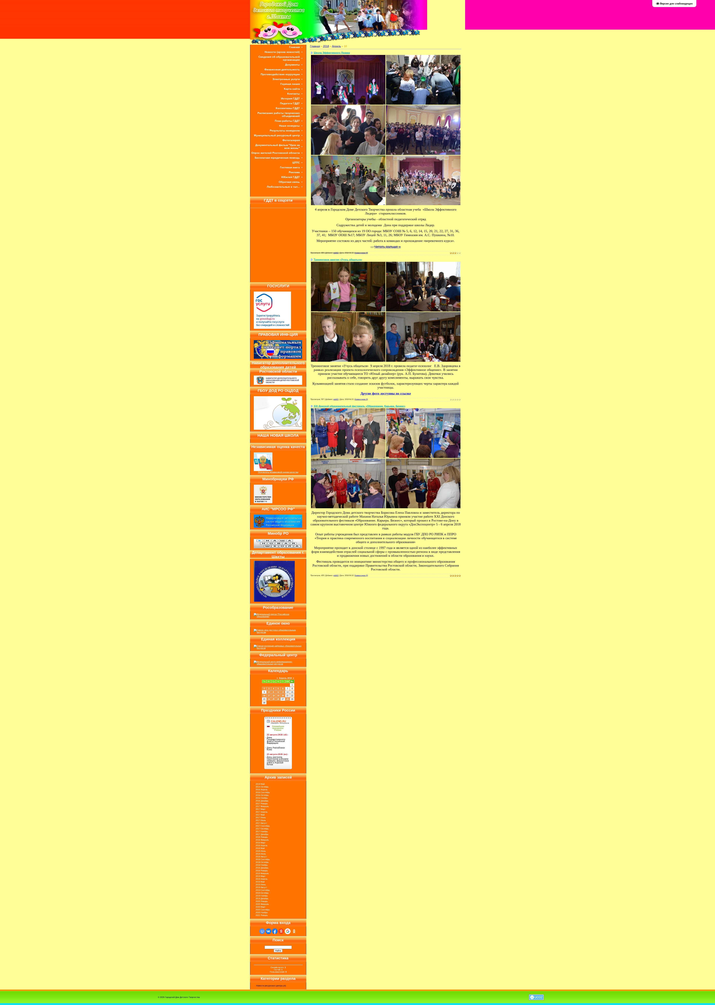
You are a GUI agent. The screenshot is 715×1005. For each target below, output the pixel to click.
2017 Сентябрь (263, 826)
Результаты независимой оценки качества (278, 472)
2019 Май (260, 882)
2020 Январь (262, 901)
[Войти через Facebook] (275, 931)
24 (269, 699)
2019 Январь (262, 870)
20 (283, 695)
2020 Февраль (262, 904)
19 (278, 695)
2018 (326, 46)
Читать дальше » (387, 247)
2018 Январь (262, 837)
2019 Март (261, 876)
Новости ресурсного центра (269, 986)
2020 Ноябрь (262, 912)
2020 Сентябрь (263, 910)
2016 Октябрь (262, 795)
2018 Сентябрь (263, 859)
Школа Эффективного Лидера (332, 52)
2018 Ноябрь (262, 865)
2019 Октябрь (262, 893)
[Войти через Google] (288, 931)
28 (287, 699)
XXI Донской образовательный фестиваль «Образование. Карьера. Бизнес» (359, 406)
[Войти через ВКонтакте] (268, 931)
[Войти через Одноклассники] (294, 931)
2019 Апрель (262, 879)
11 (273, 692)
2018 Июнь (261, 851)
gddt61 (336, 253)
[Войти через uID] (262, 931)
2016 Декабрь (262, 801)
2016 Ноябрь (262, 798)
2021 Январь (262, 915)
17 (269, 695)
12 (278, 692)
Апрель (336, 46)
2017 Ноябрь (262, 831)
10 (269, 692)
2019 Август (261, 887)
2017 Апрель (262, 812)
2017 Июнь (261, 817)
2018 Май (260, 848)
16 (264, 695)
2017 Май (260, 815)
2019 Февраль (262, 873)
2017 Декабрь (262, 834)
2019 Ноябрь (262, 896)
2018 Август (261, 856)
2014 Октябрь (262, 787)
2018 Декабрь (262, 868)
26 (278, 699)
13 (283, 692)
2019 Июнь (261, 884)
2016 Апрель (262, 789)
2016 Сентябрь (263, 792)
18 (273, 695)
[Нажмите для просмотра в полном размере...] (348, 104)
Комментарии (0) (361, 253)
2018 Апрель (262, 845)
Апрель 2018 (285, 678)
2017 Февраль (262, 806)
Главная (315, 46)
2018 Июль (261, 854)
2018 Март (261, 843)
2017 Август (261, 823)
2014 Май (260, 784)
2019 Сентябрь (263, 890)
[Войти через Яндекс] (281, 931)
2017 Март (261, 809)
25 (273, 699)
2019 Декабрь (262, 898)
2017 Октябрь (262, 829)
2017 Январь (262, 803)
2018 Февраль (262, 840)
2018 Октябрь (262, 862)
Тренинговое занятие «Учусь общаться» (338, 259)
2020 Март (261, 907)
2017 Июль (261, 820)
